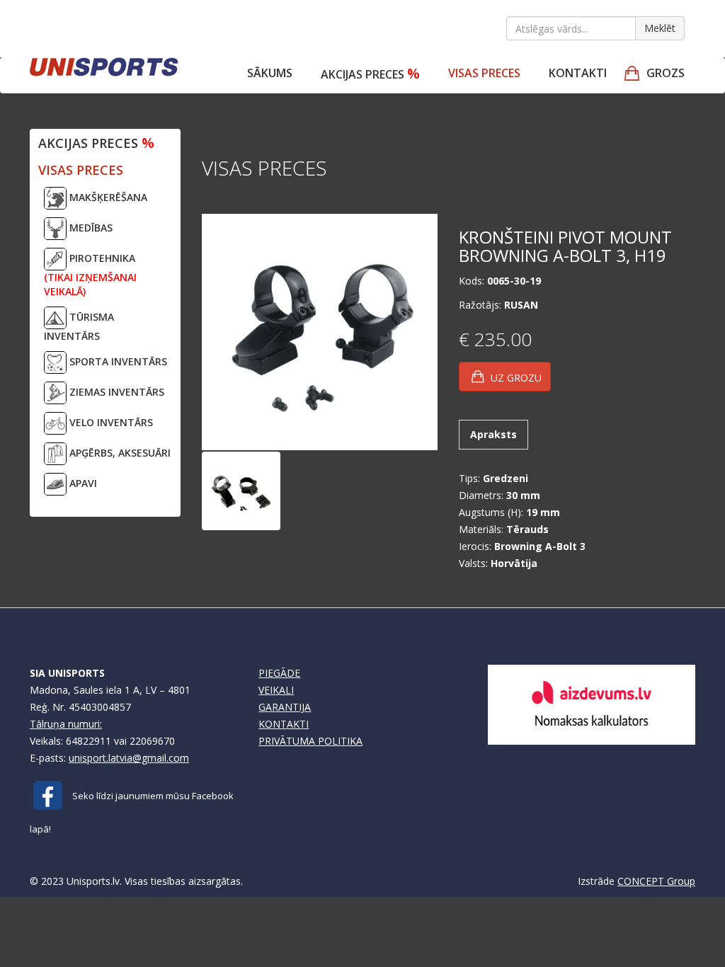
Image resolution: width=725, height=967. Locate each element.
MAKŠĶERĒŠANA (107, 197)
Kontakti (578, 73)
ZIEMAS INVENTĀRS (115, 392)
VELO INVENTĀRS (110, 422)
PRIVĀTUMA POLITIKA (310, 741)
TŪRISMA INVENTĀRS (79, 326)
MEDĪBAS (90, 227)
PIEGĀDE (279, 673)
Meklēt (659, 28)
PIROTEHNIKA (90, 274)
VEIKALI (276, 690)
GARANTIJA (284, 707)
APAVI (82, 483)
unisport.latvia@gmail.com (129, 758)
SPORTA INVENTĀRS (117, 361)
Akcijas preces (370, 73)
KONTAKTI (283, 724)
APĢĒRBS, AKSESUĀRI (119, 452)
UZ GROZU (515, 377)
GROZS (665, 73)
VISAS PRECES (484, 73)
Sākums (269, 73)
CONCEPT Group (656, 881)
